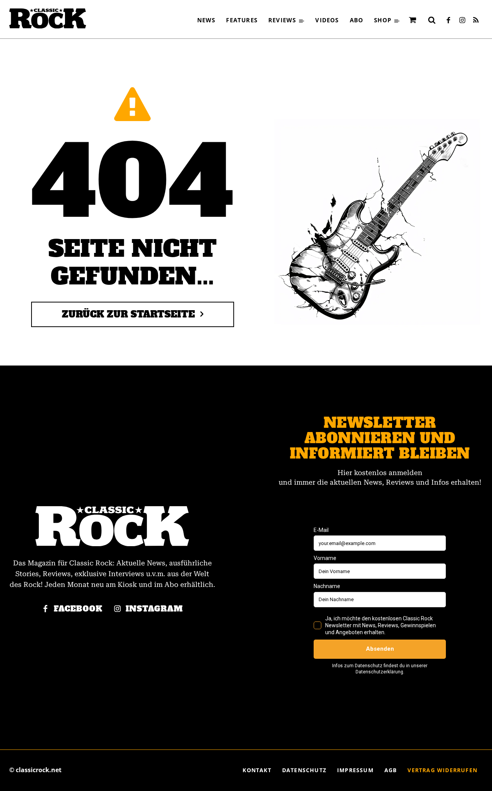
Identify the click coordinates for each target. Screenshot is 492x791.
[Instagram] (462, 21)
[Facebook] (448, 21)
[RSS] (476, 21)
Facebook (78, 609)
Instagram (154, 609)
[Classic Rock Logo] (47, 18)
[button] (431, 20)
